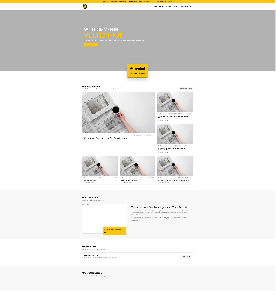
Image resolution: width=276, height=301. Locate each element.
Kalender (176, 6)
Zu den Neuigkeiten (90, 45)
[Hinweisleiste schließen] (273, 1)
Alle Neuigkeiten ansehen (186, 88)
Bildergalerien (184, 6)
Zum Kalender (186, 256)
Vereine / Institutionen (165, 6)
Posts (155, 6)
